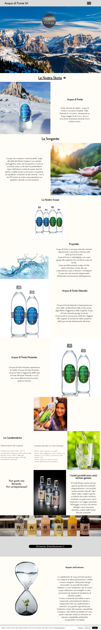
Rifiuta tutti (88, 627)
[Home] (64, 78)
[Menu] (89, 3)
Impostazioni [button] (80, 627)
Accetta (95, 627)
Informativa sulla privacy (59, 627)
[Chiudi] (99, 628)
